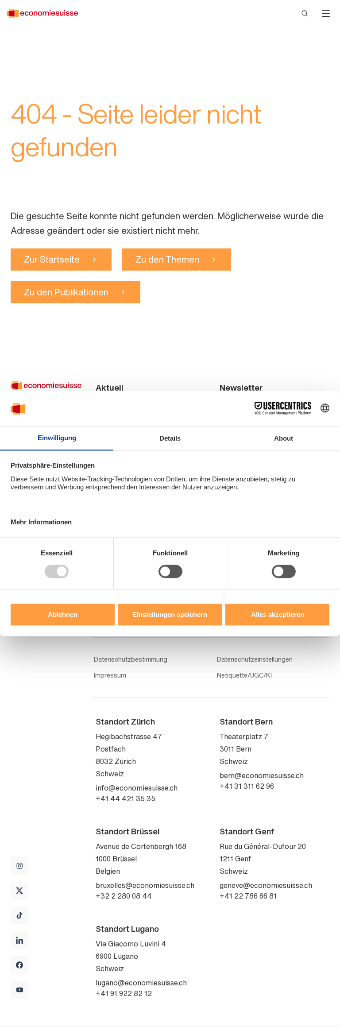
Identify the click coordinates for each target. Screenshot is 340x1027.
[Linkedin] (19, 940)
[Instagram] (19, 866)
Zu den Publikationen (66, 292)
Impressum (110, 675)
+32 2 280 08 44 (124, 896)
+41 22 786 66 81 (248, 896)
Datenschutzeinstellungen (255, 659)
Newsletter (241, 387)
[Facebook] (19, 965)
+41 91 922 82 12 (124, 993)
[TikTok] (19, 915)
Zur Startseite (52, 259)
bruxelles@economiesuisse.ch (145, 885)
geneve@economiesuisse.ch (266, 885)
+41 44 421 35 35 (125, 798)
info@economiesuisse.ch (137, 788)
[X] (19, 890)
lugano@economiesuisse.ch (141, 982)
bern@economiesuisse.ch (262, 775)
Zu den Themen (167, 259)
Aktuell (110, 387)
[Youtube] (19, 990)
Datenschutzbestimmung (130, 659)
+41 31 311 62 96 (247, 786)
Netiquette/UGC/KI (244, 675)
